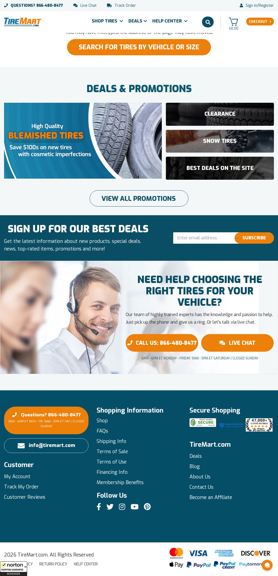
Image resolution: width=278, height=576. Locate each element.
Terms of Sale (112, 451)
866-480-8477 (37, 5)
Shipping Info (111, 441)
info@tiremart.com (52, 445)
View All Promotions (139, 198)
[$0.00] (233, 21)
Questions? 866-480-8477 (46, 420)
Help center (86, 564)
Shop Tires (105, 21)
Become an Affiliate (210, 497)
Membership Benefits (120, 482)
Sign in (251, 5)
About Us (199, 477)
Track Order (125, 5)
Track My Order (21, 487)
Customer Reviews (24, 497)
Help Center (167, 21)
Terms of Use (112, 462)
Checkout (258, 22)
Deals (135, 21)
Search (208, 22)
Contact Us (201, 487)
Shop (102, 420)
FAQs (102, 431)
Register (266, 5)
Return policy (53, 564)
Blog (194, 466)
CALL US (166, 342)
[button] (13, 568)
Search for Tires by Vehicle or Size (139, 47)
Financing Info (112, 472)
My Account (17, 476)
